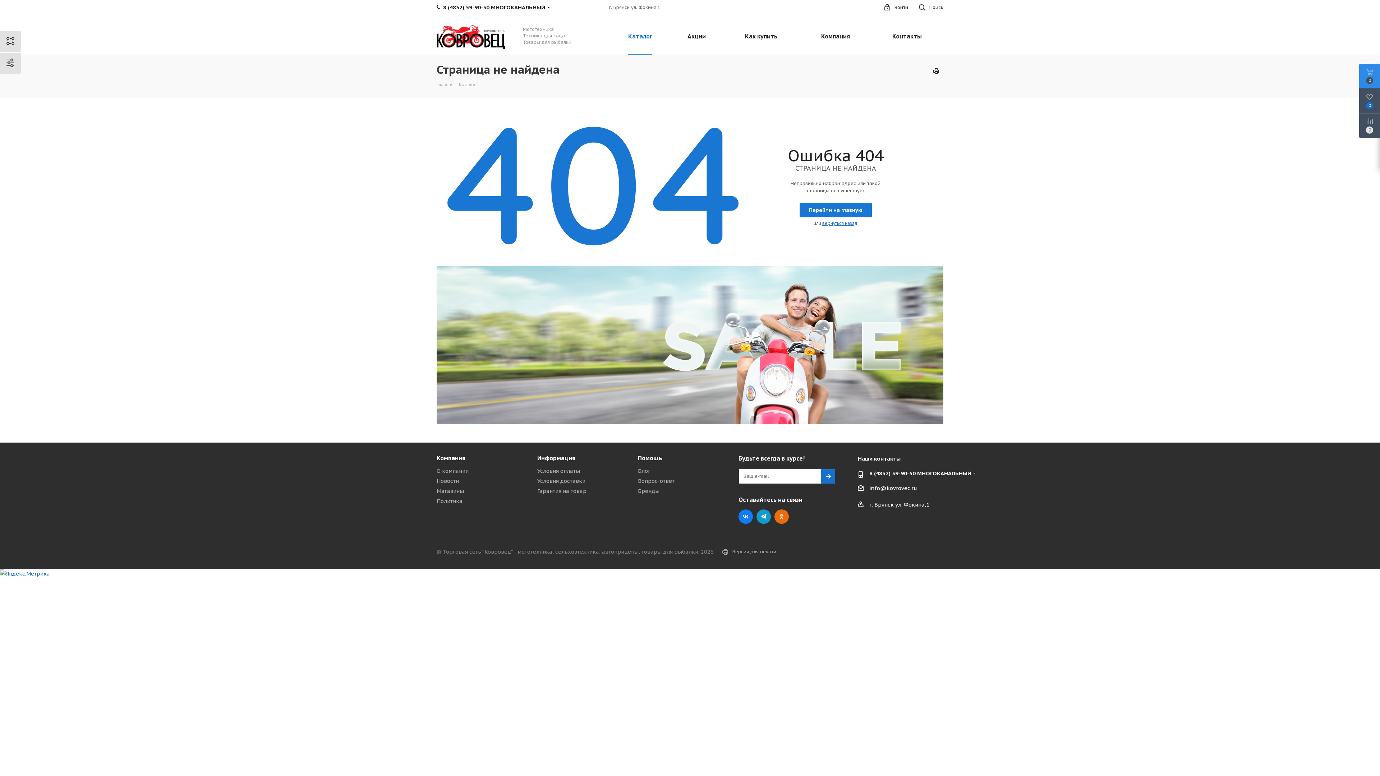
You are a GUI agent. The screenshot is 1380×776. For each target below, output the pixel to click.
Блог (644, 470)
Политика (450, 501)
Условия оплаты (558, 470)
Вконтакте (746, 516)
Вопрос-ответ (656, 480)
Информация (556, 458)
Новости (448, 480)
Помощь (650, 458)
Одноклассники (781, 516)
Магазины (450, 491)
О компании (453, 470)
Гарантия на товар (561, 491)
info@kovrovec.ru (893, 488)
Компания (451, 458)
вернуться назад (839, 223)
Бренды (648, 491)
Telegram (763, 516)
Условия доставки (561, 480)
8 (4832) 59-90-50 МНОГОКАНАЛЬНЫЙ (920, 473)
